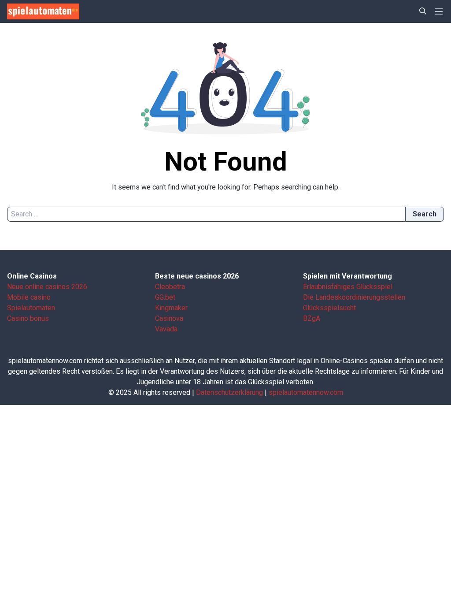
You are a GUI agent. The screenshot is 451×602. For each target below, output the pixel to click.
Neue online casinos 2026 (47, 286)
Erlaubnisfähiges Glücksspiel (347, 286)
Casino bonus (28, 318)
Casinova (169, 318)
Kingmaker (171, 308)
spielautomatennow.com (306, 392)
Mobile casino (29, 297)
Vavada (166, 329)
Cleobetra (170, 286)
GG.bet (165, 297)
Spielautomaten (31, 308)
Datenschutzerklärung (229, 392)
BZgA (311, 318)
